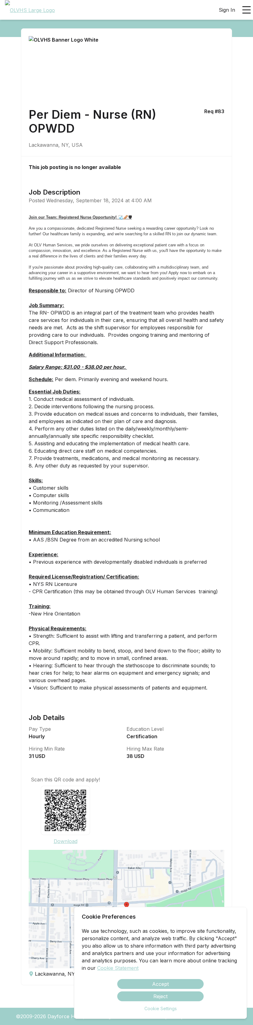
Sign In (227, 10)
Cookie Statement (118, 968)
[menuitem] (30, 10)
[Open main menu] (246, 10)
